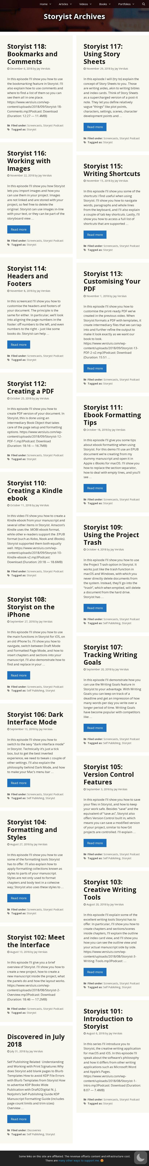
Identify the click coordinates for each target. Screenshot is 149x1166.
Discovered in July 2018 (36, 1040)
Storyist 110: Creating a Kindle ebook (35, 490)
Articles (63, 4)
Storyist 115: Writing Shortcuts (112, 170)
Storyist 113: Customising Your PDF (112, 281)
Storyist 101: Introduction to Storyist (108, 1019)
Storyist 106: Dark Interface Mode (35, 718)
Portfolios (124, 4)
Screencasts (34, 125)
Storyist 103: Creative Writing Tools (110, 889)
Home (44, 4)
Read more (95, 127)
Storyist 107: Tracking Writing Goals (110, 654)
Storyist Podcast (53, 125)
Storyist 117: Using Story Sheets (103, 54)
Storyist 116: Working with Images (29, 161)
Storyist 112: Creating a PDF (30, 387)
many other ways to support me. (79, 1160)
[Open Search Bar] (143, 4)
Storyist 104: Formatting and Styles (32, 829)
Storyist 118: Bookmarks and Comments (32, 54)
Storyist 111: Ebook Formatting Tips (112, 415)
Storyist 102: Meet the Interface (36, 941)
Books (103, 4)
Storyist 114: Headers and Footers (27, 276)
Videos (83, 4)
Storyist (31, 129)
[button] (140, 1157)
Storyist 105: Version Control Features (109, 774)
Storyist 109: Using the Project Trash (111, 535)
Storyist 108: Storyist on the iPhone (31, 607)
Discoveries (34, 1130)
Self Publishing (111, 623)
